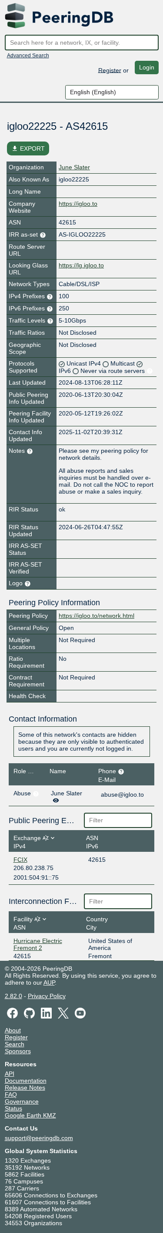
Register (109, 69)
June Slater (74, 167)
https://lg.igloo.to (81, 265)
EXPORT (28, 148)
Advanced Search (28, 56)
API (9, 1073)
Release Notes (25, 1087)
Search (14, 1044)
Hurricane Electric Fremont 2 (37, 944)
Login (146, 67)
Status (13, 1108)
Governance (22, 1101)
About (13, 1030)
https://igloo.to (78, 203)
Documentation (26, 1080)
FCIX (20, 859)
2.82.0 (13, 995)
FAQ (11, 1094)
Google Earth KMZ (30, 1115)
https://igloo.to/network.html (96, 615)
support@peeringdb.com (39, 1137)
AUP (49, 982)
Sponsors (18, 1051)
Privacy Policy (47, 995)
